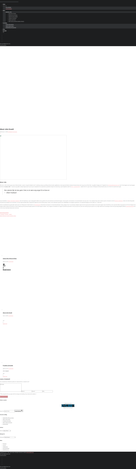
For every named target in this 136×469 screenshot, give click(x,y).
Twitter (10, 214)
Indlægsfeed (5, 446)
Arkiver (1, 430)
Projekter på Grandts (8, 365)
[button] (3, 32)
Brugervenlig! (5, 424)
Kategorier (2, 437)
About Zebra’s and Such (7, 422)
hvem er (5, 215)
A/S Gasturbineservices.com (113, 185)
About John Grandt (7, 312)
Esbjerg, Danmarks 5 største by (13, 200)
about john (2, 215)
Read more (7, 270)
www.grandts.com (30, 452)
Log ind (4, 445)
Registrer (4, 443)
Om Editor (14, 215)
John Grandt (9, 215)
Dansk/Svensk (37, 204)
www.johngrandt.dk (130, 206)
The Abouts (10, 131)
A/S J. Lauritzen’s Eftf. (75, 186)
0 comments (14, 131)
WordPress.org (6, 450)
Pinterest (6, 214)
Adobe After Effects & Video (10, 258)
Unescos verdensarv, (119, 200)
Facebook (2, 214)
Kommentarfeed (6, 448)
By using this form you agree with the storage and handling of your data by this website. (18, 394)
